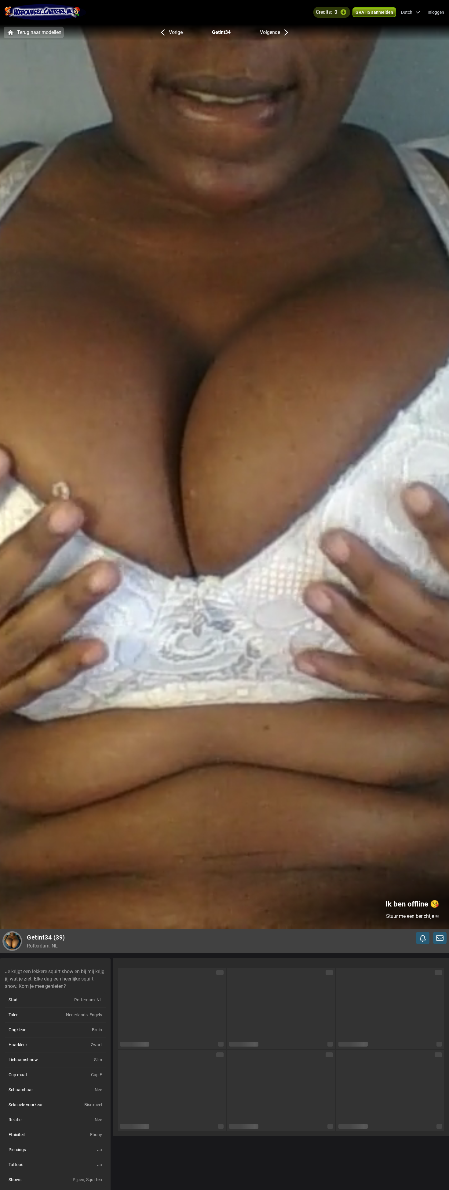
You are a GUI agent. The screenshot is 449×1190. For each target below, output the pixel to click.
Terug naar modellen (39, 32)
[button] (411, 12)
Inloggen (436, 12)
